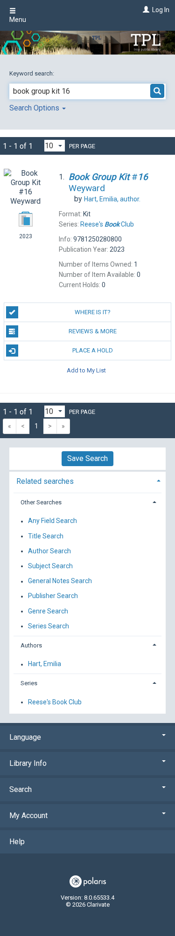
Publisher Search (53, 596)
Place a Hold (92, 350)
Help (17, 841)
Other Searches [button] (41, 502)
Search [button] (20, 789)
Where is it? (93, 312)
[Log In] (144, 10)
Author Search (49, 551)
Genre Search (48, 611)
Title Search (45, 536)
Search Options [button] (35, 107)
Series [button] (29, 683)
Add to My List (86, 369)
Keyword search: (32, 73)
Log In (160, 10)
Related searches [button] (45, 481)
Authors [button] (31, 645)
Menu (17, 19)
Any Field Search (52, 521)
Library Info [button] (28, 763)
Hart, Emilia (44, 664)
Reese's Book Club (55, 702)
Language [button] (25, 737)
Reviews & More (93, 331)
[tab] (87, 480)
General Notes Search (60, 581)
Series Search (48, 626)
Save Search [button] (87, 458)
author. (112, 199)
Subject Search (50, 566)
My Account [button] (28, 815)
